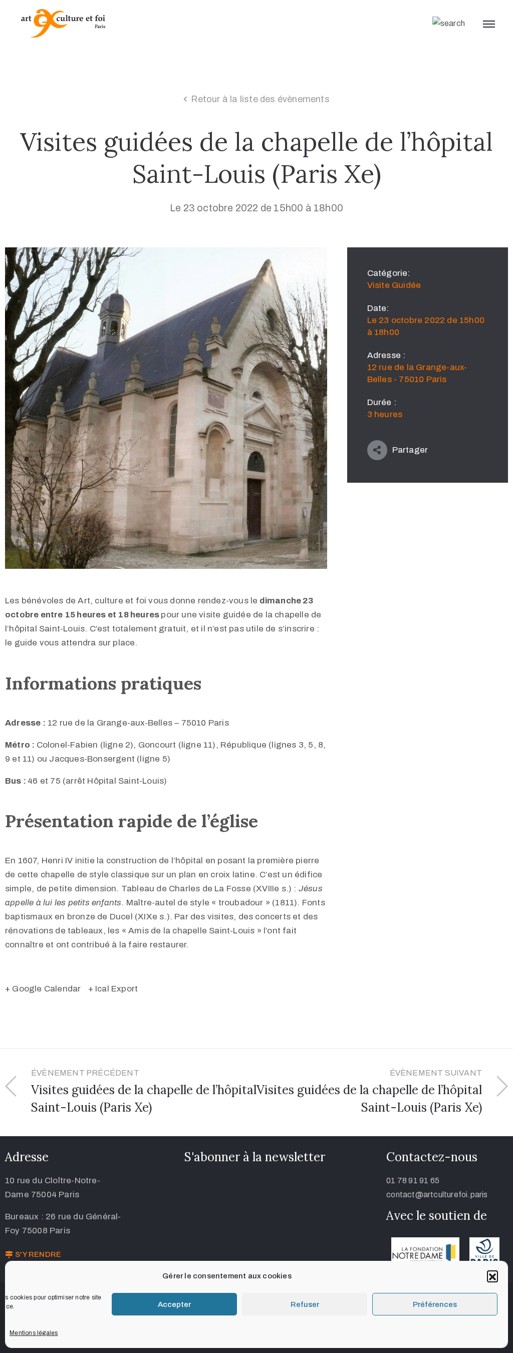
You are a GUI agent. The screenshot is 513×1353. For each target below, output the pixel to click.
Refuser (305, 1304)
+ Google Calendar (43, 988)
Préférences (435, 1304)
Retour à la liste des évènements (260, 99)
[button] (492, 1276)
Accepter (174, 1304)
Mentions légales (34, 1332)
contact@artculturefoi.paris (436, 1194)
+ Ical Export (113, 988)
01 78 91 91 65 (412, 1180)
